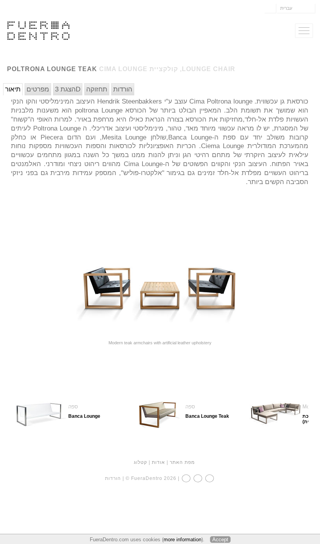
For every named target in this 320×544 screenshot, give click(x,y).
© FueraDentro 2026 (151, 478)
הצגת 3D (67, 89)
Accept (220, 539)
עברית (286, 8)
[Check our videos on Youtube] (209, 478)
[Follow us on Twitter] (198, 478)
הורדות (122, 89)
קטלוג (140, 462)
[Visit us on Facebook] (186, 478)
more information (182, 539)
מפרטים (38, 89)
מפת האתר (182, 462)
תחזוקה (96, 89)
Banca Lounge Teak (207, 416)
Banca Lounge (84, 416)
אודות (158, 462)
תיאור (13, 89)
